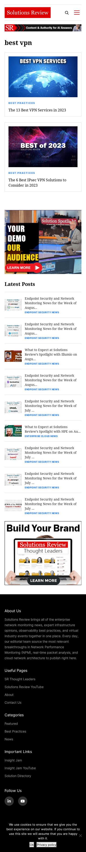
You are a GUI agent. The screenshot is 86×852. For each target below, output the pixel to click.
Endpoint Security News (42, 312)
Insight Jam (13, 760)
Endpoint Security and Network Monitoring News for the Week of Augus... (50, 303)
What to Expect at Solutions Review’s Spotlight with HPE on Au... (53, 429)
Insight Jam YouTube (20, 768)
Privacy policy (46, 844)
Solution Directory (18, 776)
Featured (11, 723)
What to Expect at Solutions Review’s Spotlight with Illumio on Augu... (51, 354)
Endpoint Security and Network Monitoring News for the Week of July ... (50, 405)
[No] (80, 835)
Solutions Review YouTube (24, 687)
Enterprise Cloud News (41, 436)
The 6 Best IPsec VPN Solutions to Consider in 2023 (37, 182)
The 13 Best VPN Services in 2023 (37, 110)
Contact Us (13, 702)
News (9, 739)
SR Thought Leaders (20, 679)
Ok (32, 844)
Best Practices (21, 103)
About (9, 694)
